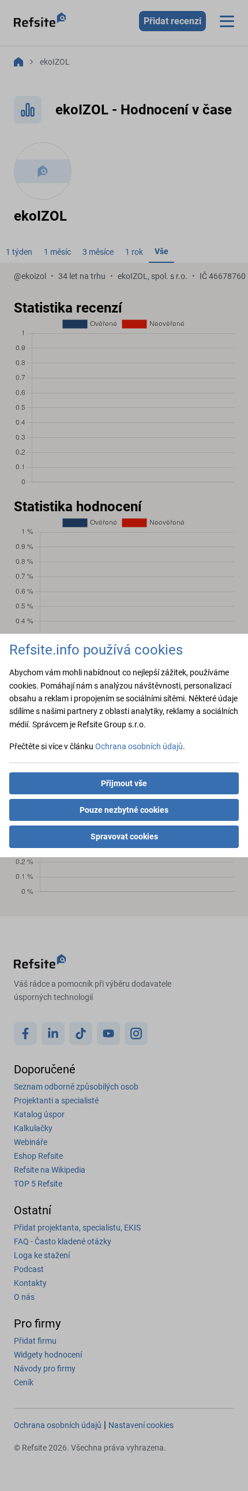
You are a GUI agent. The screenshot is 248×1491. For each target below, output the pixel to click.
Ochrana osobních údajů (139, 746)
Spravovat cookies (124, 836)
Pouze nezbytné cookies (124, 810)
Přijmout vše (124, 783)
